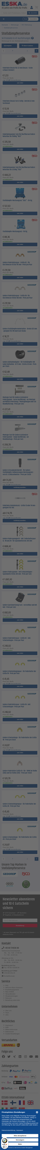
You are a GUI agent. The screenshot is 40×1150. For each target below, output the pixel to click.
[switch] (5, 1147)
